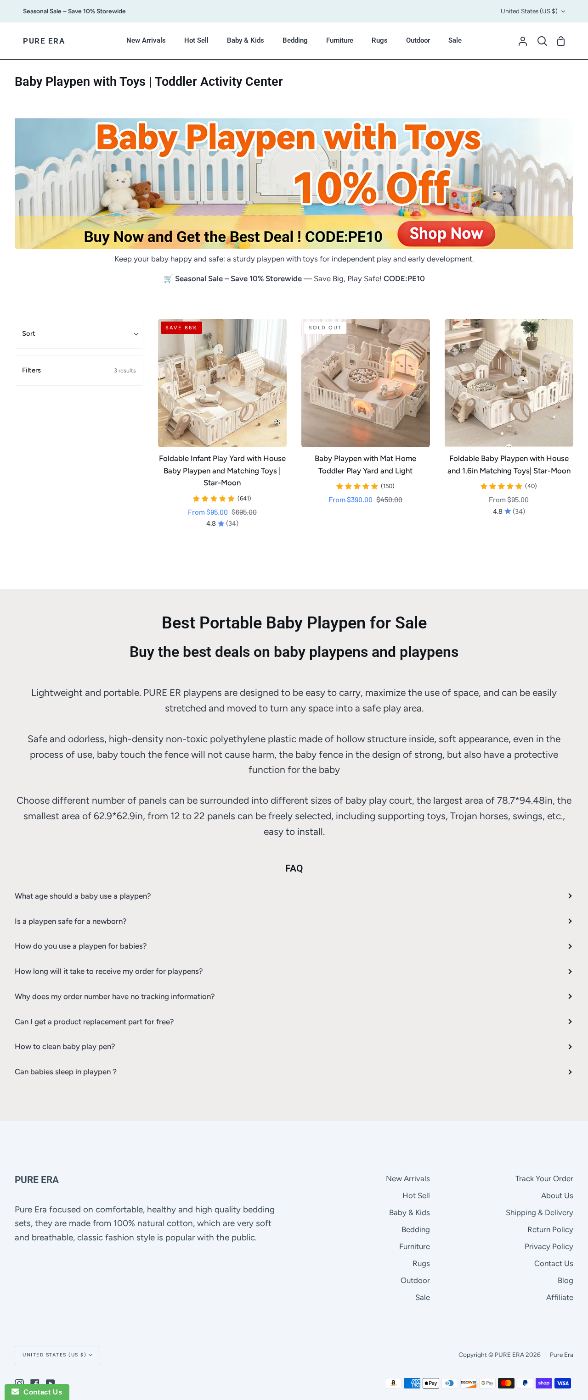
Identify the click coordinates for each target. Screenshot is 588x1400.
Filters (79, 370)
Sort (28, 333)
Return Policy (550, 1229)
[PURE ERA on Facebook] (35, 1383)
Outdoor (415, 1280)
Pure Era (561, 1354)
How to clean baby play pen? (65, 1046)
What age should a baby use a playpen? (83, 895)
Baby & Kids (409, 1212)
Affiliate (559, 1297)
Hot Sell (416, 1195)
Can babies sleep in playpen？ (67, 1071)
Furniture (414, 1246)
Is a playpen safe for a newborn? (70, 921)
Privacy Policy (549, 1246)
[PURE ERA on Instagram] (19, 1383)
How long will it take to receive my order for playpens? (109, 971)
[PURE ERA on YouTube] (50, 1383)
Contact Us (553, 1263)
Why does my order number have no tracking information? (115, 996)
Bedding (415, 1229)
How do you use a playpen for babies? (81, 945)
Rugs (421, 1263)
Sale (422, 1297)
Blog (565, 1280)
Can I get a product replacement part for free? (94, 1021)
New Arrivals (408, 1178)
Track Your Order (544, 1178)
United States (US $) (529, 11)
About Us (557, 1195)
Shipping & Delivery (539, 1212)
